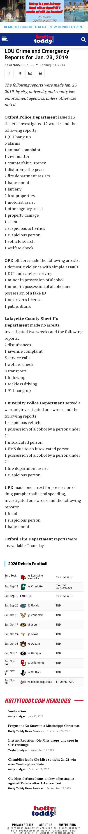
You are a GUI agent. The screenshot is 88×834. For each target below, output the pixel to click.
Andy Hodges (16, 716)
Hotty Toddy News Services (26, 731)
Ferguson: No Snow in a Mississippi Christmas (44, 725)
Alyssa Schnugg (22, 65)
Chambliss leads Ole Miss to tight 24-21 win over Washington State (42, 761)
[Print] (40, 73)
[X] (19, 73)
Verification (17, 711)
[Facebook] (9, 73)
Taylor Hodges (17, 750)
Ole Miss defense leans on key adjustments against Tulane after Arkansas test (41, 780)
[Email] (29, 73)
